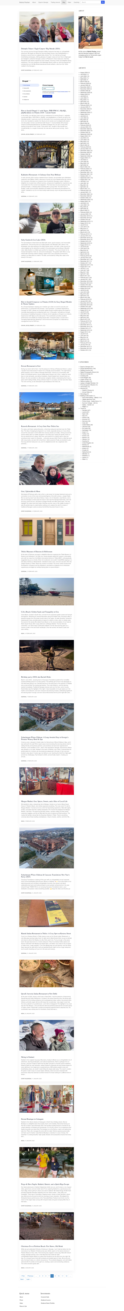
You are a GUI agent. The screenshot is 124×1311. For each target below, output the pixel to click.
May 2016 (83, 294)
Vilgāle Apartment (87, 399)
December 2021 (85, 172)
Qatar (84, 459)
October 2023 (84, 132)
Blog (64, 2)
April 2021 (83, 187)
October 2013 (84, 350)
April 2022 (83, 165)
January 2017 (84, 279)
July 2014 (83, 334)
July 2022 (83, 159)
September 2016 (85, 286)
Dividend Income (85, 370)
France (84, 435)
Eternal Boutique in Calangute (32, 1119)
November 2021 (85, 174)
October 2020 (84, 198)
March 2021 (83, 188)
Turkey (84, 434)
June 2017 (83, 270)
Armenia (84, 419)
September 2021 (85, 178)
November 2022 (85, 152)
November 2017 (85, 261)
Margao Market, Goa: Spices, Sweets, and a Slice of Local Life (44, 801)
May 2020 (83, 207)
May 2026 (83, 78)
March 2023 (83, 145)
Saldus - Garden (87, 405)
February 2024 (84, 125)
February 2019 (84, 234)
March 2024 (83, 123)
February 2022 (84, 169)
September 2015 (85, 308)
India (22, 633)
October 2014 (84, 328)
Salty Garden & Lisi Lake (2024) (33, 240)
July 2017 (83, 268)
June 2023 (83, 140)
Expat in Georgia (43, 2)
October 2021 (84, 176)
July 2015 (83, 312)
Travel (82, 408)
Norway (84, 445)
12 (67, 1276)
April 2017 (83, 274)
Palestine (85, 455)
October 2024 (84, 110)
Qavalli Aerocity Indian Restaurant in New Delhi (39, 993)
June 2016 (83, 292)
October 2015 (84, 306)
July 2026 (83, 74)
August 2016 (84, 288)
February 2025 (84, 105)
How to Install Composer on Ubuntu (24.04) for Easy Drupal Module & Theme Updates (46, 303)
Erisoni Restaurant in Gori (31, 366)
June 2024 (83, 118)
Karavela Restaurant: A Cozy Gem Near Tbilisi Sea (40, 426)
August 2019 (84, 223)
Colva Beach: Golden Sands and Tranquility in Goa (40, 612)
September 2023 (85, 134)
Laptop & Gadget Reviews (87, 383)
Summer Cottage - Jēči (89, 403)
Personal (83, 388)
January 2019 (84, 236)
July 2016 (83, 290)
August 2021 (84, 179)
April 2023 (83, 143)
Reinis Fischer (24, 2)
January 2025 (84, 107)
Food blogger (84, 377)
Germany (85, 421)
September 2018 (85, 243)
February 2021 (84, 190)
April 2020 (83, 208)
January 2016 (84, 301)
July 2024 (83, 116)
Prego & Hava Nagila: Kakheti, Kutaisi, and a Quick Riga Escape (45, 1184)
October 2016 (84, 285)
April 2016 (83, 296)
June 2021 (83, 183)
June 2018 (83, 248)
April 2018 (83, 252)
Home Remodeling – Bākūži (90, 397)
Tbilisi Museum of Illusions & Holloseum (36, 551)
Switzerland (85, 452)
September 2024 (85, 112)
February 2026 (84, 83)
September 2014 (85, 330)
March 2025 (83, 103)
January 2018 (84, 257)
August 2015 (84, 310)
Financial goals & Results (87, 385)
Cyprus (84, 457)
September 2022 (85, 156)
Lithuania (85, 426)
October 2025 (84, 91)
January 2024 (84, 127)
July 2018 (83, 247)
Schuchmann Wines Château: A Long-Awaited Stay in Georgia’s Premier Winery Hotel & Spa (45, 738)
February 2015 (84, 321)
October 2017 (84, 263)
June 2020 (83, 205)
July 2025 (83, 96)
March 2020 (83, 210)
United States (86, 425)
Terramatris (94, 55)
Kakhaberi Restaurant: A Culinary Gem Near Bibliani (41, 174)
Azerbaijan (85, 430)
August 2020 (84, 201)
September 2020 (85, 199)
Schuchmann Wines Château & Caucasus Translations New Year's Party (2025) (45, 876)
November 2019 (85, 218)
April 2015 (83, 317)
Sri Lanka (85, 428)
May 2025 (83, 100)
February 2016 (84, 299)
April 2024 (83, 121)
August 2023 (84, 136)
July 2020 (83, 203)
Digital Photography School (88, 372)
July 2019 (83, 225)
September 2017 (85, 265)
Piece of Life (23, 1306)
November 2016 (85, 283)
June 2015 (83, 314)
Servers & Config (85, 374)
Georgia (23, 196)
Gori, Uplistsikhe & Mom (30, 491)
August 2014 (84, 332)
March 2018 (83, 254)
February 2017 (84, 277)
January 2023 (84, 149)
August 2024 (84, 114)
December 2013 (85, 346)
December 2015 (85, 303)
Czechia (84, 441)
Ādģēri (84, 406)
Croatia (84, 450)
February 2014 (84, 343)
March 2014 (83, 341)
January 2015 (84, 323)
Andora (84, 448)
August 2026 (84, 72)
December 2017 (85, 259)
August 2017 (84, 266)
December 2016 (85, 281)
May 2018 (83, 250)
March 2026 (83, 81)
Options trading (84, 381)
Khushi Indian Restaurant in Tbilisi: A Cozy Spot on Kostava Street (46, 933)
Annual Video (86, 392)
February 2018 (84, 256)
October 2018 (84, 241)
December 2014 (85, 325)
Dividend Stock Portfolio (48, 1303)
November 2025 (85, 89)
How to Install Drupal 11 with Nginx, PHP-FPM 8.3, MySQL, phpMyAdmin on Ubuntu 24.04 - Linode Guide (43, 111)
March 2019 (83, 232)
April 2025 (83, 101)
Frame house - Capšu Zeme (90, 401)
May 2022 (83, 163)
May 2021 (83, 185)
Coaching (76, 2)
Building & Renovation (86, 396)
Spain (84, 414)
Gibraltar (84, 454)
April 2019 (83, 230)
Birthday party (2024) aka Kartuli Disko (36, 677)
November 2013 (85, 348)
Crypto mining (84, 379)
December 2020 (85, 194)
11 (63, 1276)
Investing (83, 376)
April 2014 (83, 339)
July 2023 (83, 138)
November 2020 (85, 196)
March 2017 (83, 276)
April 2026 (83, 80)
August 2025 (84, 94)
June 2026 (83, 76)
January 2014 (84, 345)
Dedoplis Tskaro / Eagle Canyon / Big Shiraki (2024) (40, 48)
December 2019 (85, 216)
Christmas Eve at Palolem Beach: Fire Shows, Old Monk (42, 1246)
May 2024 (83, 120)
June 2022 (83, 161)
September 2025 (85, 92)
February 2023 (84, 147)
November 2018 (85, 239)
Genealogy (83, 394)
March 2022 (83, 167)
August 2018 (84, 245)
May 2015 (83, 315)
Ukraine (84, 439)
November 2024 (85, 109)
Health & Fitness (87, 390)
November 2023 (85, 130)
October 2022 (84, 154)
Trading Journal (55, 2)
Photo (21, 1300)
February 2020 (84, 212)
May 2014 (83, 337)
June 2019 (83, 227)
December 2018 (85, 237)
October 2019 (84, 219)
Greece (84, 417)
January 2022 (84, 170)
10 (59, 1276)
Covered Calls (45, 1297)
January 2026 (84, 85)
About (34, 2)
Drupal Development (27, 134)
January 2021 (84, 192)
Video (69, 2)
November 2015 (85, 305)
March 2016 (83, 297)
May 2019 (83, 228)
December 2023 (85, 129)
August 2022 (84, 158)
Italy (83, 416)
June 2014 (83, 335)
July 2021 (83, 181)
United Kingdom (87, 443)
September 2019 (85, 221)
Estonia (84, 437)
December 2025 (85, 87)
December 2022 (85, 150)
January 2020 (84, 214)
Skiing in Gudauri (27, 1057)
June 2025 (83, 98)
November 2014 (85, 326)
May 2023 (83, 141)
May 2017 (83, 272)
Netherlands (85, 446)
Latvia (84, 412)
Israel (84, 432)
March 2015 (83, 319)
